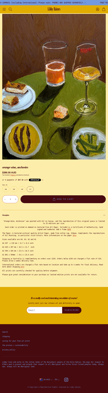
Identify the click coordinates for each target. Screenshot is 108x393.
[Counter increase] (15, 199)
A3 (14, 189)
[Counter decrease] (4, 199)
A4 (6, 189)
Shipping (12, 175)
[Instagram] (66, 380)
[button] (4, 9)
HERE (69, 229)
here (22, 267)
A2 (22, 189)
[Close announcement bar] (105, 2)
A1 (30, 189)
